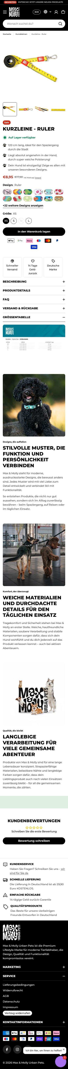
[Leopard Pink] (7, 192)
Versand (38, 178)
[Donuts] (7, 198)
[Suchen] (60, 24)
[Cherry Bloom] (38, 192)
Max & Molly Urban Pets (28, 1062)
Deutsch (47, 11)
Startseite (7, 34)
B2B (37, 12)
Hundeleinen (21, 34)
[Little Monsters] (38, 198)
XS (6, 220)
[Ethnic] (58, 198)
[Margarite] (27, 198)
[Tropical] (27, 192)
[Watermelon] (17, 198)
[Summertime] (17, 192)
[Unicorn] (48, 192)
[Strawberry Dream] (58, 192)
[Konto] (56, 12)
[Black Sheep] (48, 198)
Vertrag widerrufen (17, 1013)
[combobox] (34, 24)
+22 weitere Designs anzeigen (23, 205)
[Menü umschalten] (5, 12)
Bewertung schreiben (34, 840)
